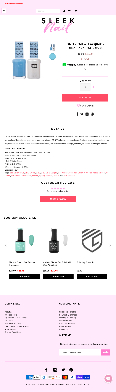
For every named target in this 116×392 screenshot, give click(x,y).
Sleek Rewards (65, 321)
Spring (42, 176)
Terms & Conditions (13, 332)
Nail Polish (93, 173)
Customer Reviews (67, 323)
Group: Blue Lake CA (76, 173)
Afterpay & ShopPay (13, 323)
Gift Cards (9, 321)
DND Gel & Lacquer (49, 173)
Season (35, 176)
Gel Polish (62, 173)
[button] (108, 378)
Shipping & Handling (67, 312)
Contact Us (63, 329)
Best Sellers (14, 173)
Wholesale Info (11, 315)
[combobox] (48, 11)
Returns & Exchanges (68, 315)
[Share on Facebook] (77, 115)
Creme (32, 173)
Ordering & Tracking (67, 318)
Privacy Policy (10, 329)
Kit (87, 173)
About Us (8, 312)
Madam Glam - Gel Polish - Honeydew (22, 263)
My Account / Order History (15, 318)
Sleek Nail (50, 384)
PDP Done (15, 176)
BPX (27, 173)
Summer (49, 176)
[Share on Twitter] (82, 115)
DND (38, 173)
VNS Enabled (69, 176)
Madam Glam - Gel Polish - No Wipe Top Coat (57, 263)
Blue (22, 173)
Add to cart (24, 276)
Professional (26, 176)
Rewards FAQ (65, 326)
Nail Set (102, 173)
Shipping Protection (86, 262)
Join (106, 352)
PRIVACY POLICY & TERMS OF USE (74, 384)
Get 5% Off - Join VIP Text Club (17, 326)
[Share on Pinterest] (92, 115)
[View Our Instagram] (87, 115)
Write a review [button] (58, 199)
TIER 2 (56, 176)
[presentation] (6, 245)
